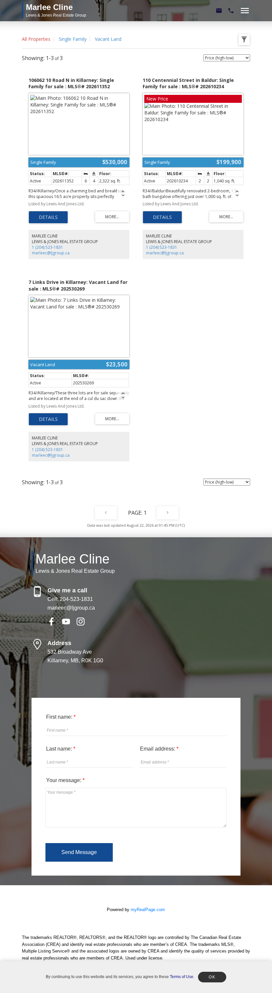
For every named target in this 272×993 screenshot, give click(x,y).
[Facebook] (54, 624)
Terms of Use (181, 976)
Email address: (158, 749)
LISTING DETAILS (48, 217)
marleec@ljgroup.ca (51, 253)
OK (212, 977)
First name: (60, 717)
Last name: (59, 749)
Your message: (64, 780)
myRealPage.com (148, 909)
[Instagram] (83, 624)
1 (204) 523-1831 (47, 247)
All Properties (36, 39)
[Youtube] (69, 624)
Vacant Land (108, 39)
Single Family (73, 39)
